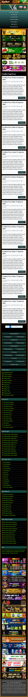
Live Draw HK (14, 14)
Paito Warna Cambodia (8, 408)
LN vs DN (15, 358)
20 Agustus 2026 (7, 156)
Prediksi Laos (6, 388)
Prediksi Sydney (7, 378)
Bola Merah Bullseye (8, 502)
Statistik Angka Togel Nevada (10, 453)
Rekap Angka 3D (20, 343)
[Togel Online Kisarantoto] (14, 56)
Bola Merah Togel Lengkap (9, 515)
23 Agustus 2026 (7, 106)
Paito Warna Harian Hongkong (10, 524)
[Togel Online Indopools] (14, 663)
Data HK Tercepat (9, 553)
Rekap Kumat (14, 339)
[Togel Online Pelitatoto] (14, 62)
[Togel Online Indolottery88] (14, 651)
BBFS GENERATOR (14, 333)
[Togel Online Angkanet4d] (14, 657)
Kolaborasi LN (21, 361)
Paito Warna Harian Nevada (9, 541)
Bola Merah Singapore (8, 494)
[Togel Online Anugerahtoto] (14, 645)
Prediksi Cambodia (7, 380)
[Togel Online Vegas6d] (14, 585)
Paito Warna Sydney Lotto (14, 692)
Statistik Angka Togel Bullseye (10, 442)
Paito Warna (14, 22)
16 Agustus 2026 (7, 255)
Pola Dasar (14, 352)
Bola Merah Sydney (7, 498)
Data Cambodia (6, 468)
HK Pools (16, 553)
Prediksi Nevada (7, 393)
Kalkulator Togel (14, 364)
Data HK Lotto (20, 691)
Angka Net (9, 684)
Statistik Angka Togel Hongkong (10, 436)
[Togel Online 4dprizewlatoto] (14, 609)
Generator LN (8, 336)
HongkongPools (16, 689)
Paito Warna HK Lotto (12, 691)
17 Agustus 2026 (7, 230)
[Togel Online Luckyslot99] (14, 627)
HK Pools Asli (23, 692)
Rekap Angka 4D (8, 349)
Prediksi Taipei (6, 391)
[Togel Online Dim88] (14, 38)
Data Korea (5, 474)
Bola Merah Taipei (7, 511)
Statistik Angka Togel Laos (9, 449)
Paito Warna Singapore (8, 402)
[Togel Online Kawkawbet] (14, 579)
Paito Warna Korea (7, 414)
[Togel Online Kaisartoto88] (14, 615)
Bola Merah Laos (7, 509)
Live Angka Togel (8, 551)
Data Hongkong (6, 464)
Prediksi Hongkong (7, 376)
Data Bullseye (6, 470)
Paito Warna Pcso (7, 412)
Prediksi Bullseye (7, 382)
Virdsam (4, 684)
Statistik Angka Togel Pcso (9, 444)
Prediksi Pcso (6, 384)
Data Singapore (6, 462)
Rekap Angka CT (8, 343)
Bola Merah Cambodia (8, 500)
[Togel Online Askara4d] (14, 591)
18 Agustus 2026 (7, 205)
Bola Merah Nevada (7, 513)
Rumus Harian (21, 336)
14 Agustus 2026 (7, 280)
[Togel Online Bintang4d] (14, 597)
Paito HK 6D (14, 24)
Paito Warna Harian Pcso (9, 532)
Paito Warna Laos (7, 416)
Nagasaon (20, 684)
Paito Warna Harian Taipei (9, 539)
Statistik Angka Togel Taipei (9, 451)
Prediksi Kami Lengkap (8, 395)
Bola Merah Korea (7, 506)
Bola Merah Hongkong (8, 496)
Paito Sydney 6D (14, 26)
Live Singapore (16, 551)
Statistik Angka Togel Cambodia (10, 440)
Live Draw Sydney (14, 19)
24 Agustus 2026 (7, 81)
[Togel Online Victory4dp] (14, 573)
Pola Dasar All (21, 349)
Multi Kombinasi (20, 355)
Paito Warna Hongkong (8, 404)
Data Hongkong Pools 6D (7, 372)
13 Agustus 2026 (7, 305)
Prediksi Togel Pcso (9, 74)
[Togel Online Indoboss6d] (14, 566)
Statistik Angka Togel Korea (9, 446)
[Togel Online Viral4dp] (14, 68)
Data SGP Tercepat (14, 12)
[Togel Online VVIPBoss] (14, 32)
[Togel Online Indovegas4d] (14, 676)
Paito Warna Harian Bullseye (9, 530)
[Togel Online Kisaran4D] (14, 50)
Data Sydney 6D (7, 485)
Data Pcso (5, 472)
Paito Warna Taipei (7, 418)
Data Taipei (6, 479)
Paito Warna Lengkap (8, 427)
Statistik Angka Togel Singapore (10, 434)
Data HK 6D (5, 483)
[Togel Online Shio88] (14, 670)
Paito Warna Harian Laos (9, 536)
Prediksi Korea (6, 386)
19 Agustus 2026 (7, 180)
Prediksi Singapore (7, 374)
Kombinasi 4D (8, 361)
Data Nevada (6, 481)
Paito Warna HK (14, 684)
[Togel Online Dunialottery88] (14, 639)
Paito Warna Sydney (8, 406)
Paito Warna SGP (16, 685)
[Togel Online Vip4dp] (14, 633)
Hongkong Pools (9, 689)
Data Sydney (6, 466)
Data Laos (5, 476)
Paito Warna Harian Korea (9, 534)
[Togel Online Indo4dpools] (14, 621)
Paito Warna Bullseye (8, 410)
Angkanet (20, 688)
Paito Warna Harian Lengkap (9, 543)
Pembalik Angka (8, 355)
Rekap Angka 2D (14, 346)
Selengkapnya (22, 97)
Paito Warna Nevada (8, 421)
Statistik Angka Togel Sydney (10, 438)
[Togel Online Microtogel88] (14, 560)
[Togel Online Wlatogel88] (14, 603)
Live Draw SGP (14, 17)
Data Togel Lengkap (7, 487)
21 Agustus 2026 (7, 131)
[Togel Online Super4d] (14, 44)
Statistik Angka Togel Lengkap (10, 455)
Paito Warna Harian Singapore (10, 522)
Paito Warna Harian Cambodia (10, 528)
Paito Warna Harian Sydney (9, 526)
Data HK (22, 685)
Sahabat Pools (10, 550)
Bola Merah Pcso (7, 504)
